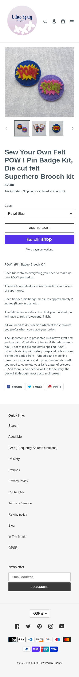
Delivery (14, 459)
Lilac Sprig (32, 663)
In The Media (17, 536)
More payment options (39, 249)
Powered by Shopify (50, 663)
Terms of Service (20, 503)
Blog (11, 525)
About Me (15, 436)
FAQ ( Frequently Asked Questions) (33, 448)
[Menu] (71, 21)
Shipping (29, 191)
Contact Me (16, 492)
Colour (8, 205)
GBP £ (38, 613)
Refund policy (17, 514)
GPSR (12, 547)
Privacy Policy (18, 481)
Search (13, 425)
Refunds (14, 470)
